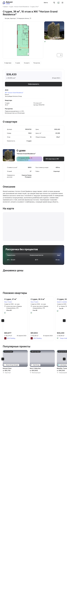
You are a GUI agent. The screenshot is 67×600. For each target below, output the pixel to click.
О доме (17, 63)
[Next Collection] (42, 362)
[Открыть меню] (62, 2)
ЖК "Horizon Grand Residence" (14, 92)
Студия (11, 6)
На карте (26, 63)
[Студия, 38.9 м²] (41, 319)
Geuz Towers (8, 302)
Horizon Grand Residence (21, 6)
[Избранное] (50, 3)
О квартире (7, 63)
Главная (5, 6)
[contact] (54, 3)
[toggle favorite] (51, 74)
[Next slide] (64, 320)
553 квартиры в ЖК (52, 159)
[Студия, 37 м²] (15, 319)
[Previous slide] (2, 320)
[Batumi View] (15, 362)
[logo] (7, 2)
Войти (46, 2)
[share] (59, 74)
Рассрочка (37, 63)
